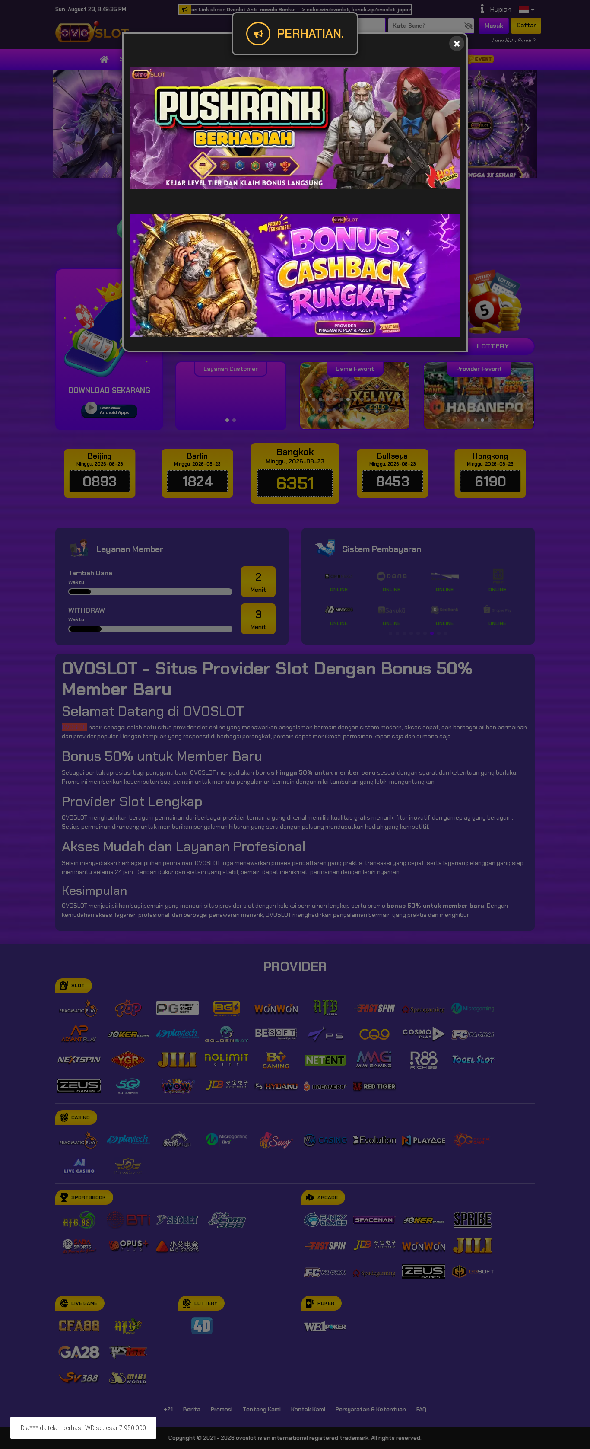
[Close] (456, 43)
